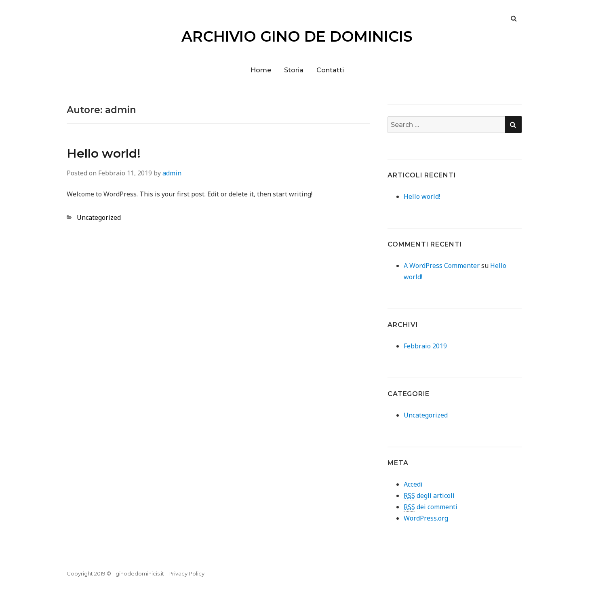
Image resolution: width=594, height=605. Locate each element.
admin (171, 173)
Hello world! (104, 153)
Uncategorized (99, 217)
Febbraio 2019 (425, 345)
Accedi (413, 484)
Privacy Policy (186, 573)
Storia (293, 70)
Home (261, 70)
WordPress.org (426, 518)
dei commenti (430, 506)
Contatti (330, 70)
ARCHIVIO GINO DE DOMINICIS (297, 36)
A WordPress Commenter (442, 265)
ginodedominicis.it (140, 573)
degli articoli (429, 495)
